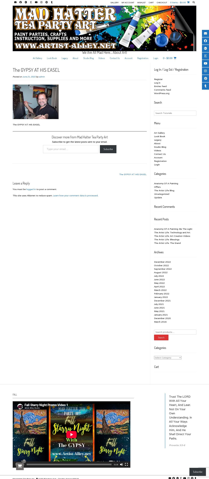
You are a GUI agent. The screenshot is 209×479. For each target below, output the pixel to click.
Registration (142, 58)
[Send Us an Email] (15, 2)
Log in (157, 82)
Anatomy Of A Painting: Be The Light (173, 229)
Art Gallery (37, 58)
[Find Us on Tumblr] (51, 2)
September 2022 (163, 269)
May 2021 (159, 311)
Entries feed (160, 86)
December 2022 (162, 261)
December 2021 (162, 300)
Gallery (114, 2)
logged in (31, 189)
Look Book (52, 58)
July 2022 (159, 276)
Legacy (65, 58)
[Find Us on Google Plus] (25, 2)
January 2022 (161, 297)
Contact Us (115, 58)
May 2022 (159, 283)
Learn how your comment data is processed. (75, 195)
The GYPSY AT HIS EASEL (132, 174)
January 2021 (161, 314)
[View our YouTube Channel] (36, 2)
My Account (128, 2)
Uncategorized (161, 194)
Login (155, 58)
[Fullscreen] (126, 464)
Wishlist (141, 2)
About (75, 58)
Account (128, 58)
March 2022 (160, 290)
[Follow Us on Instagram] (41, 2)
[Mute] (121, 464)
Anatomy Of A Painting (166, 183)
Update (158, 197)
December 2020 (162, 318)
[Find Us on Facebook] (20, 2)
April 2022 (159, 286)
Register (158, 79)
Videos (102, 58)
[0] (20, 466)
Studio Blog (88, 58)
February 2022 (161, 293)
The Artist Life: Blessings (166, 239)
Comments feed (162, 89)
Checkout (162, 2)
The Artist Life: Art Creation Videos (172, 236)
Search (161, 337)
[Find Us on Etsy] (31, 2)
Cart (151, 2)
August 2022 (161, 272)
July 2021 (159, 304)
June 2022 (159, 279)
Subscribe (108, 149)
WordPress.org (161, 93)
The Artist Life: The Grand (167, 243)
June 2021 (159, 307)
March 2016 (160, 321)
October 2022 (161, 265)
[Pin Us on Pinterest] (46, 2)
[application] (71, 434)
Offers (157, 187)
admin (42, 76)
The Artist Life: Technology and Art (172, 232)
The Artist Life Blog (164, 190)
